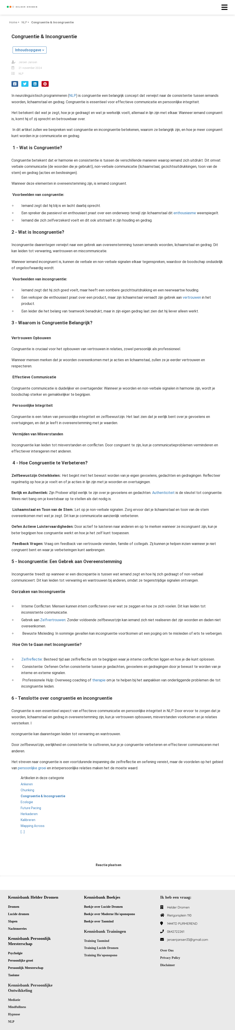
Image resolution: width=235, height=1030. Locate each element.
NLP (21, 73)
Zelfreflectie (31, 659)
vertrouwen (192, 297)
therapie (99, 680)
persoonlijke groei (32, 768)
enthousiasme (184, 213)
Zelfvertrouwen (52, 620)
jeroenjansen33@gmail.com (187, 940)
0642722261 (175, 932)
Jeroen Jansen (28, 62)
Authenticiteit (163, 493)
